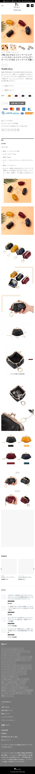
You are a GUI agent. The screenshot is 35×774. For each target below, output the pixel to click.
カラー (3, 95)
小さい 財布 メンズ (6, 684)
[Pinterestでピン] (15, 130)
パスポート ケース (25, 660)
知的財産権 (4, 730)
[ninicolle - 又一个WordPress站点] (16, 6)
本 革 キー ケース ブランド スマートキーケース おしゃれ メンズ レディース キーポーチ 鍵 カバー (8, 577)
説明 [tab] (2, 140)
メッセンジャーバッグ (25, 665)
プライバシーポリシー (8, 720)
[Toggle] (3, 86)
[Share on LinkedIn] (18, 130)
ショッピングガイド (7, 717)
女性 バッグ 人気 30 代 (23, 679)
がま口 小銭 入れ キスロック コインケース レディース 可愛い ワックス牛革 (25, 577)
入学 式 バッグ (5, 676)
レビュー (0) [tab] (4, 147)
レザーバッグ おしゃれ (7, 673)
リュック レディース (7, 671)
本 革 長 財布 (29, 690)
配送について (5, 713)
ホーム (3, 52)
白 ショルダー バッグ (7, 693)
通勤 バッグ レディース (7, 696)
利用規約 (4, 733)
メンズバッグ (5, 668)
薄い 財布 (16, 693)
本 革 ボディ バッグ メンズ (18, 690)
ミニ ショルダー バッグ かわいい (10, 665)
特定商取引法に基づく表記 (9, 736)
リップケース (28, 668)
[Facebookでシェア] (6, 130)
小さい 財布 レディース (18, 684)
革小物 (8, 52)
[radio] (9, 96)
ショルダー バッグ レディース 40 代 (11, 654)
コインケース (15, 52)
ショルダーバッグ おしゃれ (8, 651)
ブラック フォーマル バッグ (9, 662)
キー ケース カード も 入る (8, 649)
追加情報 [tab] (3, 143)
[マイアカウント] (28, 5)
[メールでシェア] (12, 130)
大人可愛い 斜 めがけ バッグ (9, 679)
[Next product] (2, 65)
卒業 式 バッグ (14, 676)
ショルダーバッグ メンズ (23, 651)
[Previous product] (6, 65)
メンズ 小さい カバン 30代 (16, 668)
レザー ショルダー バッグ (20, 671)
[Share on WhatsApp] (2, 130)
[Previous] (4, 29)
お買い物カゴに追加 (17, 103)
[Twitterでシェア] (9, 130)
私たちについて (6, 740)
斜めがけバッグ (24, 687)
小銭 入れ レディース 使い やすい (19, 126)
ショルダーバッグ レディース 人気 (10, 657)
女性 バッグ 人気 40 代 (7, 682)
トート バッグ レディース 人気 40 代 (11, 660)
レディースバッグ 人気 (20, 673)
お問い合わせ (5, 707)
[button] (2, 5)
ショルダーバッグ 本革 (26, 657)
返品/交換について (7, 710)
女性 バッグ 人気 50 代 (20, 682)
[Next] (30, 29)
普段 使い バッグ (6, 690)
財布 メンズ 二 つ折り (25, 693)
